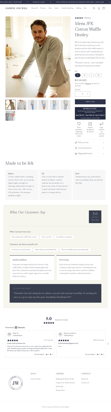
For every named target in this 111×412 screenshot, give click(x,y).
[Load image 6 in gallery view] (66, 105)
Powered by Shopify (63, 407)
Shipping (88, 83)
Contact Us (85, 383)
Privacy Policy (36, 379)
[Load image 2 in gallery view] (21, 105)
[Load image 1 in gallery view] (10, 105)
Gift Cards (59, 386)
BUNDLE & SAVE (37, 2)
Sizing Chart (60, 390)
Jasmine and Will (52, 407)
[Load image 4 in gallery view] (43, 105)
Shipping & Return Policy (65, 379)
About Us (84, 379)
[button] (94, 8)
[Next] (108, 343)
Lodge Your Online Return (65, 383)
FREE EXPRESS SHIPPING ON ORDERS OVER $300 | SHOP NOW (78, 2)
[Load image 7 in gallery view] (10, 116)
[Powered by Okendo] (15, 327)
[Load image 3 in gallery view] (33, 105)
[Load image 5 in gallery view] (55, 105)
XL (98, 75)
